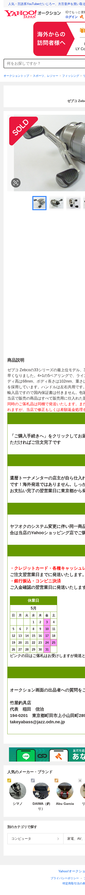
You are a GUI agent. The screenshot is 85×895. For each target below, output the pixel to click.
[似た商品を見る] (16, 183)
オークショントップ (16, 75)
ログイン (71, 17)
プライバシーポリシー (65, 878)
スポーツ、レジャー (45, 75)
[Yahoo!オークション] (33, 12)
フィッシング (70, 75)
